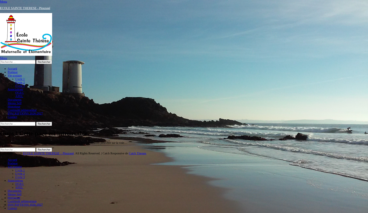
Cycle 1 (20, 79)
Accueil (12, 68)
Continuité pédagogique (22, 110)
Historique (14, 106)
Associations (15, 89)
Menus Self (14, 103)
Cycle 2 (20, 82)
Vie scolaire (15, 75)
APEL (19, 96)
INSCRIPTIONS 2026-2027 (25, 113)
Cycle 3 (20, 86)
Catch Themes (137, 153)
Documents (14, 99)
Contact (12, 117)
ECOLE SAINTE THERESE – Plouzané (48, 153)
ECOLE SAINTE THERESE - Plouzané (25, 8)
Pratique (13, 72)
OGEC (19, 92)
